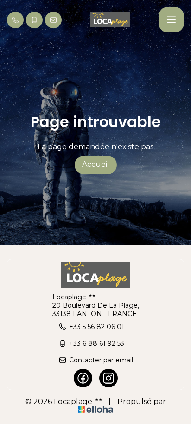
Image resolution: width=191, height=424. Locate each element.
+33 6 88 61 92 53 (96, 343)
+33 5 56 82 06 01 (96, 327)
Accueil (95, 164)
